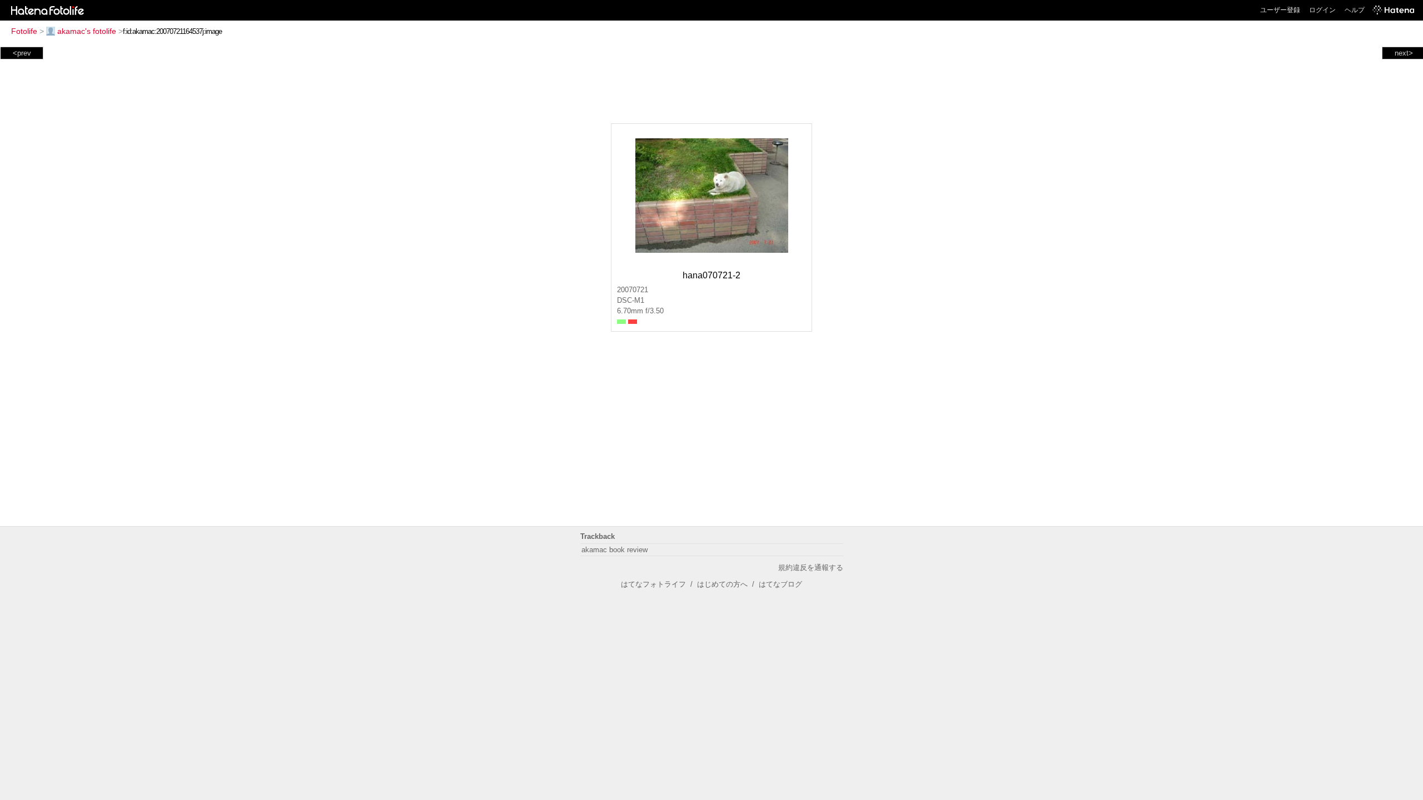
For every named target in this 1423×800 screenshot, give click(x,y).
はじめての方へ (722, 584)
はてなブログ (780, 584)
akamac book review (614, 550)
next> (1404, 53)
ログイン (1322, 10)
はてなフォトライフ (653, 584)
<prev (22, 53)
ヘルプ (1355, 10)
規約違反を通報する (810, 567)
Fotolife (24, 31)
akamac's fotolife (86, 31)
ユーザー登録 (1280, 10)
